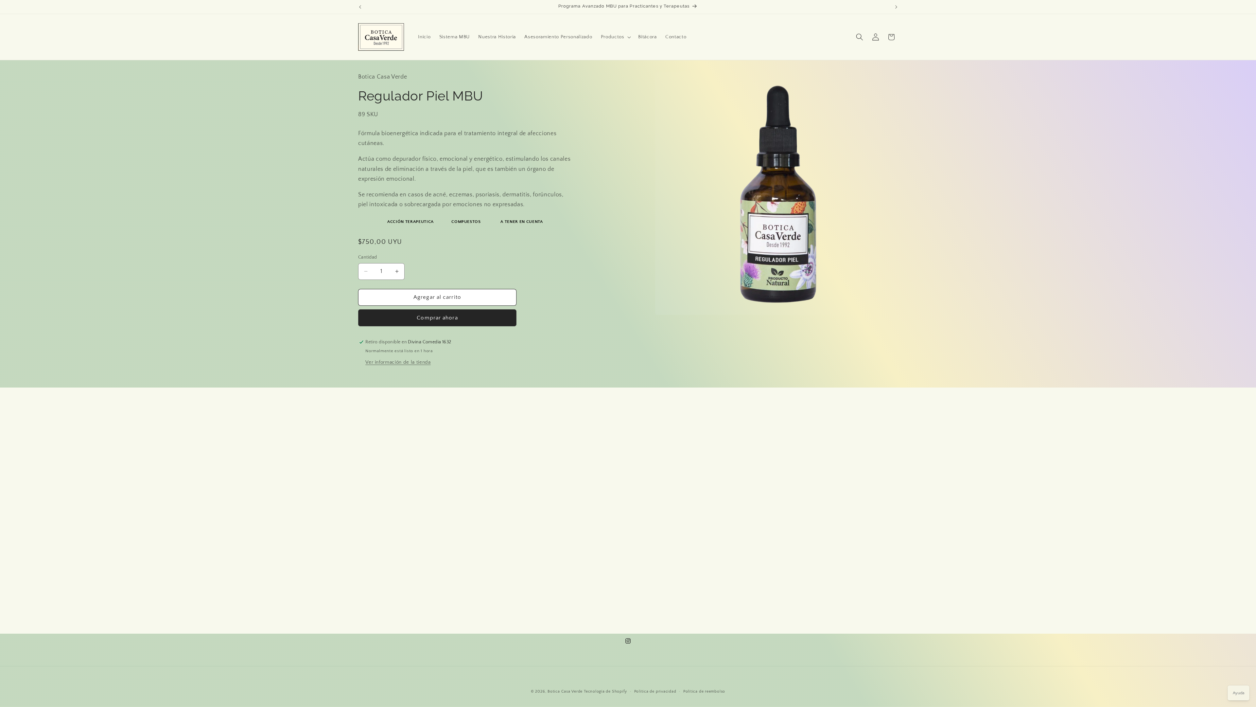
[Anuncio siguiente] (896, 7)
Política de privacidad (655, 691)
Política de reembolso (704, 691)
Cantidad (367, 257)
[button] (615, 37)
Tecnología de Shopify (605, 691)
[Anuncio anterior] (360, 7)
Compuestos (466, 221)
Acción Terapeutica (410, 221)
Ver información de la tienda (397, 362)
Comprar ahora (437, 318)
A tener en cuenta (521, 221)
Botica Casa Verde (565, 691)
